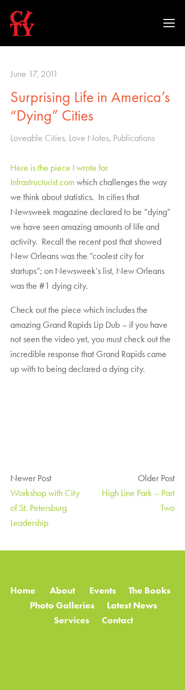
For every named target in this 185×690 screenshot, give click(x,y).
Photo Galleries (62, 605)
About (63, 590)
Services (71, 620)
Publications (134, 138)
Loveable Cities (37, 138)
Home (22, 590)
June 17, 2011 (34, 74)
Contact (117, 620)
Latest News (133, 605)
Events (102, 590)
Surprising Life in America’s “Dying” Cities (90, 106)
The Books (149, 590)
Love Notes (89, 138)
